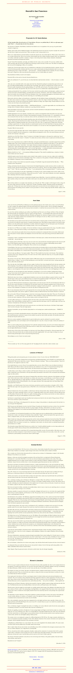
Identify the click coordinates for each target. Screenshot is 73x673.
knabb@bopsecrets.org (40, 671)
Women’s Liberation (36, 26)
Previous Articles (33, 656)
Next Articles (40, 656)
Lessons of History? (36, 23)
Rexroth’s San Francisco (13, 649)
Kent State (36, 22)
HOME (33, 667)
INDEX (36, 667)
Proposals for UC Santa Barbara (36, 20)
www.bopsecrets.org (32, 671)
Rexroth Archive (36, 659)
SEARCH (39, 667)
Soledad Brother (36, 25)
